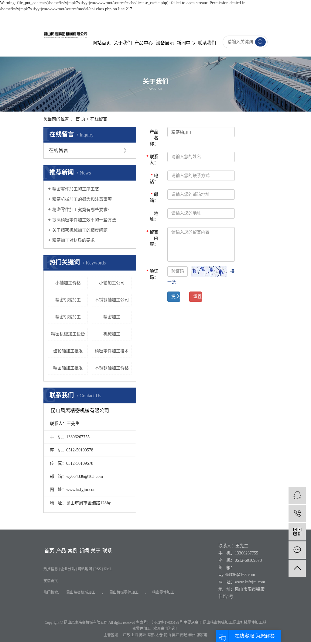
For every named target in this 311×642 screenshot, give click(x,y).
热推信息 (50, 569)
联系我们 (207, 42)
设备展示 (165, 42)
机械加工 (111, 334)
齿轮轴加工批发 (68, 351)
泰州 (192, 635)
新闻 (84, 550)
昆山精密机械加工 (80, 592)
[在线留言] (297, 550)
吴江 (176, 635)
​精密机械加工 (68, 300)
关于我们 (123, 42)
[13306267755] (297, 513)
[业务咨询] (297, 495)
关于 (96, 550)
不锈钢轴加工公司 (112, 300)
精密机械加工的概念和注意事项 (82, 199)
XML (108, 569)
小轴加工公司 (112, 283)
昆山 (168, 635)
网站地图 (85, 569)
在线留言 (58, 150)
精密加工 (111, 317)
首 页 (80, 119)
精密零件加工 (163, 592)
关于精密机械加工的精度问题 (80, 230)
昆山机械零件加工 (123, 592)
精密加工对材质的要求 (73, 240)
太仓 (160, 635)
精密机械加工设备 (68, 334)
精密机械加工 (68, 317)
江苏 (127, 635)
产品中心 (144, 42)
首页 (49, 550)
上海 (135, 635)
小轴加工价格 (68, 283)
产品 (61, 550)
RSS (97, 569)
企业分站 (67, 569)
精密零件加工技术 (112, 351)
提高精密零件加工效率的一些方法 (84, 220)
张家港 (202, 635)
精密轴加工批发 (68, 368)
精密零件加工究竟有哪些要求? (80, 209)
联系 (107, 550)
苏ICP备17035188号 (167, 622)
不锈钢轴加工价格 (112, 368)
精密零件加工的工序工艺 (75, 189)
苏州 (143, 635)
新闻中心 (186, 42)
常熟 (151, 635)
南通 (184, 635)
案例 (72, 550)
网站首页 (102, 42)
